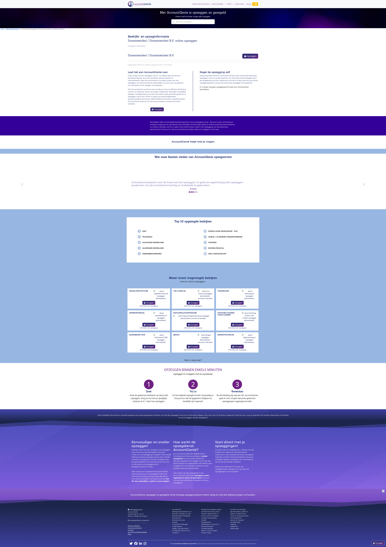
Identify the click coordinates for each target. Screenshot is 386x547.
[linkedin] (140, 543)
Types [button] (229, 4)
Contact (130, 530)
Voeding (233, 524)
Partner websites (134, 526)
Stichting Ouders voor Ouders (226, 314)
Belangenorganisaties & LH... (182, 512)
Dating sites (176, 518)
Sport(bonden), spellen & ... (239, 512)
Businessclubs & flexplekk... (181, 516)
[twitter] (131, 543)
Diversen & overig (178, 520)
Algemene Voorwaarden (250, 543)
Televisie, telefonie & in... (238, 514)
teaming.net (223, 291)
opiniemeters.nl (137, 313)
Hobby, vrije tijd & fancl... (180, 528)
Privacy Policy (239, 543)
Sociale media (206, 533)
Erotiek (174, 522)
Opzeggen (251, 56)
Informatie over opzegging (149, 306)
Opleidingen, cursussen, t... (210, 524)
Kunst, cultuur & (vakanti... (210, 516)
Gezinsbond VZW (137, 335)
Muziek (203, 520)
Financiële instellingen (180, 524)
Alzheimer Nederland (153, 248)
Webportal (234, 526)
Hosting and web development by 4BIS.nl (217, 543)
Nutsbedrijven (206, 522)
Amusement (176, 509)
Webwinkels (234, 528)
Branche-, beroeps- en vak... (181, 514)
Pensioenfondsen (207, 526)
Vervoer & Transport (237, 520)
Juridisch (175, 533)
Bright (176, 335)
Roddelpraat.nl (216, 248)
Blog (249, 4)
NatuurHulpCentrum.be (185, 313)
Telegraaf (147, 237)
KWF (144, 231)
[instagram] (145, 543)
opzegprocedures (201, 4)
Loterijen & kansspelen (209, 518)
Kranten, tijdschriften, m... (210, 514)
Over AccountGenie (135, 528)
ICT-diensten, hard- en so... (181, 531)
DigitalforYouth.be (138, 291)
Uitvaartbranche (236, 518)
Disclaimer (232, 543)
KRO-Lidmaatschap (217, 254)
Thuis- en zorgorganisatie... (239, 516)
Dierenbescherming (152, 254)
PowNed (212, 242)
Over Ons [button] (239, 4)
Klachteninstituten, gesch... (210, 512)
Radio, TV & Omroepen (209, 531)
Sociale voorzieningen (238, 509)
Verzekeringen (235, 522)
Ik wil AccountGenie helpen (137, 532)
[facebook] (136, 543)
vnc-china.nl (179, 291)
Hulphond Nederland (153, 242)
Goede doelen (177, 526)
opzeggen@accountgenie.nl (139, 520)
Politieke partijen (207, 528)
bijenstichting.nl (226, 335)
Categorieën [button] (217, 4)
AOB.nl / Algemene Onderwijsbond (225, 237)
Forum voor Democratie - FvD (223, 231)
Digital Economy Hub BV (189, 543)
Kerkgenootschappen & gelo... (211, 509)
